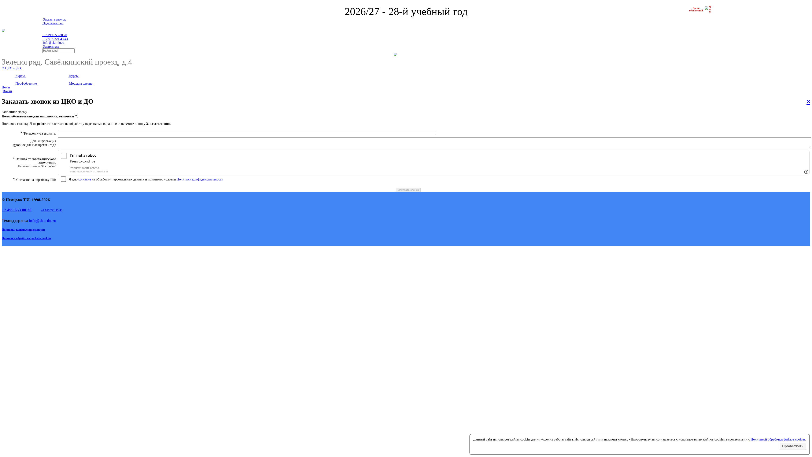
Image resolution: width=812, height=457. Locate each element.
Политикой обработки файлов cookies (778, 439)
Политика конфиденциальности (23, 229)
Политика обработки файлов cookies (26, 238)
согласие (84, 179)
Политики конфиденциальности (200, 179)
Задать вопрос (52, 23)
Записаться (50, 46)
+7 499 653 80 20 (17, 210)
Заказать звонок (54, 19)
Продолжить (793, 446)
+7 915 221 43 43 (51, 210)
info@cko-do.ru (53, 42)
